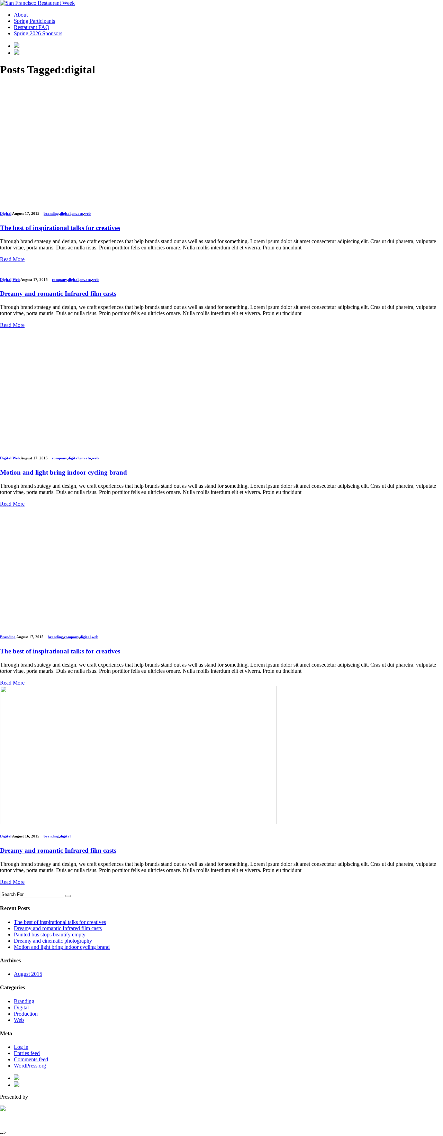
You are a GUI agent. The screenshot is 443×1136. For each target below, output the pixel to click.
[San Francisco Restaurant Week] (37, 3)
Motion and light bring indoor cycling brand (62, 947)
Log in (21, 1047)
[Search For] (68, 896)
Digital (5, 213)
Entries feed (27, 1053)
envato (77, 213)
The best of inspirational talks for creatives (60, 922)
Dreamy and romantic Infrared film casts (58, 928)
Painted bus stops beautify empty (49, 934)
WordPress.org (30, 1066)
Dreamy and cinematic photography (53, 941)
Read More (12, 259)
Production (26, 1014)
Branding (8, 637)
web (87, 213)
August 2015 (28, 974)
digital (65, 213)
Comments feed (31, 1059)
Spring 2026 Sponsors (38, 33)
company (59, 279)
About (21, 15)
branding (51, 213)
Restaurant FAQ (31, 27)
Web (16, 279)
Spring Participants (34, 21)
